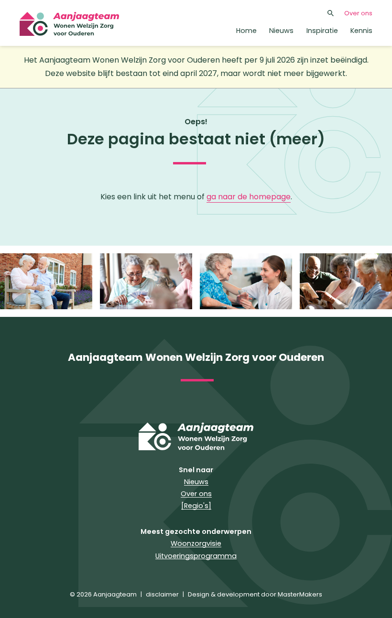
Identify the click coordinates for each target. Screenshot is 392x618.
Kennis (361, 30)
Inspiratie (322, 30)
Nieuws (281, 30)
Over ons (358, 13)
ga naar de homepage (249, 196)
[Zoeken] (331, 13)
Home (246, 30)
